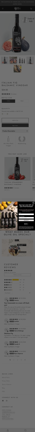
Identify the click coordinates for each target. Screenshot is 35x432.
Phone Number (21, 216)
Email (20, 212)
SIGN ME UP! (26, 220)
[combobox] (20, 218)
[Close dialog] (34, 203)
